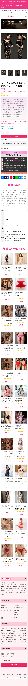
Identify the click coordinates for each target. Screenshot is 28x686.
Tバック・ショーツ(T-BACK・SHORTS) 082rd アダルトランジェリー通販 (21, 560)
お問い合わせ (24, 11)
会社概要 (3, 605)
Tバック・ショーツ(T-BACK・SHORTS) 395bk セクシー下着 (7, 427)
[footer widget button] (14, 579)
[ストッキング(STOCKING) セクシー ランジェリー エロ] (21, 311)
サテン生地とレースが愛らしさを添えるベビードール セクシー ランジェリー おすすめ (7, 374)
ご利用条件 (16, 605)
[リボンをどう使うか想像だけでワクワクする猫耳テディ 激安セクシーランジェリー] (21, 417)
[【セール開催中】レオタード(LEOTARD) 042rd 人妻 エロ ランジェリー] (21, 364)
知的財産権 (4, 607)
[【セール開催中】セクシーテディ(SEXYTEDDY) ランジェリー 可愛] (7, 259)
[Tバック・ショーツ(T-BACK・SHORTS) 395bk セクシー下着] (7, 417)
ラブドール (4, 618)
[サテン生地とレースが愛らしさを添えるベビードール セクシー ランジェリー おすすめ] (7, 364)
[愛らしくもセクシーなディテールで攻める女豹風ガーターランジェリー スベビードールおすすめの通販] (7, 311)
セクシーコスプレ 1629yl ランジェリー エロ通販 (21, 532)
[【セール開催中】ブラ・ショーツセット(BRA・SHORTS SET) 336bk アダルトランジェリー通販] (21, 444)
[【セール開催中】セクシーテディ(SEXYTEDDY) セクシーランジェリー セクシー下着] (7, 524)
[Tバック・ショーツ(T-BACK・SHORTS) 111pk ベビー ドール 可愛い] (21, 338)
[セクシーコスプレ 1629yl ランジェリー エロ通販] (21, 524)
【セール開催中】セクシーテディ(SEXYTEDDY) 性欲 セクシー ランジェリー (7, 507)
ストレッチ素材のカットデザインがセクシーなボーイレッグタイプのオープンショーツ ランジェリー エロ (20, 294)
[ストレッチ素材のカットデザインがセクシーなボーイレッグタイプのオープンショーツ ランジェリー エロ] (21, 284)
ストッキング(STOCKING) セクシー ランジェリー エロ (21, 319)
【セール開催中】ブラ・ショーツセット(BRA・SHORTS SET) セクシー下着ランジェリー (7, 401)
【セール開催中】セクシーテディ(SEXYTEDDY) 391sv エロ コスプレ (21, 269)
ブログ (15, 617)
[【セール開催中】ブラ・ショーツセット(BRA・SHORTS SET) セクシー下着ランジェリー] (7, 391)
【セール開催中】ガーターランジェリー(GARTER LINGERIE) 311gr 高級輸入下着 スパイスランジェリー (20, 507)
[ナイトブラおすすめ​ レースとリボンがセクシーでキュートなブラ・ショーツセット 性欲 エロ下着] (7, 444)
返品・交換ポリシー (19, 610)
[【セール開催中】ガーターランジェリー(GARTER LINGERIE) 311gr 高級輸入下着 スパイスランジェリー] (21, 497)
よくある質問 (4, 612)
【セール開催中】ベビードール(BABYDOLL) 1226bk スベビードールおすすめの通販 (7, 481)
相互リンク (16, 612)
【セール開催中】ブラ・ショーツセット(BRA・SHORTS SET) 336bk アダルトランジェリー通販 (20, 454)
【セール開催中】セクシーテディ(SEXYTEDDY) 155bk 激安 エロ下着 (7, 294)
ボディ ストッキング (22, 22)
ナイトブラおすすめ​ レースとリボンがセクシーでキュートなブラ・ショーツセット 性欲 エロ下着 (7, 454)
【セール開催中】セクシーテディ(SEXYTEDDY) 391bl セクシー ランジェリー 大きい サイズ (21, 481)
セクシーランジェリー (11, 22)
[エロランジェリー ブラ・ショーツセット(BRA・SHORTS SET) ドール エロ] (7, 550)
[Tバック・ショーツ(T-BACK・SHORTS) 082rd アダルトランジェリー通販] (21, 550)
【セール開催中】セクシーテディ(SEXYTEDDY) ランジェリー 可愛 (7, 269)
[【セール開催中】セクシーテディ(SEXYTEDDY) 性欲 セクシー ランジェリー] (7, 497)
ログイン (16, 614)
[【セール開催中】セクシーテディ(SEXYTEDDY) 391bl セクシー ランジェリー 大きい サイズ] (21, 471)
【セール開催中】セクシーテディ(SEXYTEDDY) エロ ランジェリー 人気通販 (21, 400)
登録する (3, 617)
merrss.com (13, 674)
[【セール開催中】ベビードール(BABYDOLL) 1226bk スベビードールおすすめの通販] (7, 471)
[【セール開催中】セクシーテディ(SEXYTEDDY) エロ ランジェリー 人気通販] (21, 391)
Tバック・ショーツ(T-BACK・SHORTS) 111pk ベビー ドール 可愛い (21, 347)
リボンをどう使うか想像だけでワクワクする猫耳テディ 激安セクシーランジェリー (20, 428)
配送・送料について (6, 610)
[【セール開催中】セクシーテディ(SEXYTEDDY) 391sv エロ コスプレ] (21, 259)
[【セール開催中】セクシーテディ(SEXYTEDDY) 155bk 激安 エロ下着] (7, 284)
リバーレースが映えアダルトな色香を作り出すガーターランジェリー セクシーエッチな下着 (7, 348)
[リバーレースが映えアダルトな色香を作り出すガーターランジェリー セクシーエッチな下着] (7, 338)
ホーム (3, 23)
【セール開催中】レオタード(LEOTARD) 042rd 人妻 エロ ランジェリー (21, 373)
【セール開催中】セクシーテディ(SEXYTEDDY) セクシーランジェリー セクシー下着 (7, 534)
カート (2, 614)
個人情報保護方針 (18, 607)
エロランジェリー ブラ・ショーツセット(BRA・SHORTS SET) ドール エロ (7, 560)
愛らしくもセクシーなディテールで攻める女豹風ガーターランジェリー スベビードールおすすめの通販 (7, 321)
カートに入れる (14, 136)
